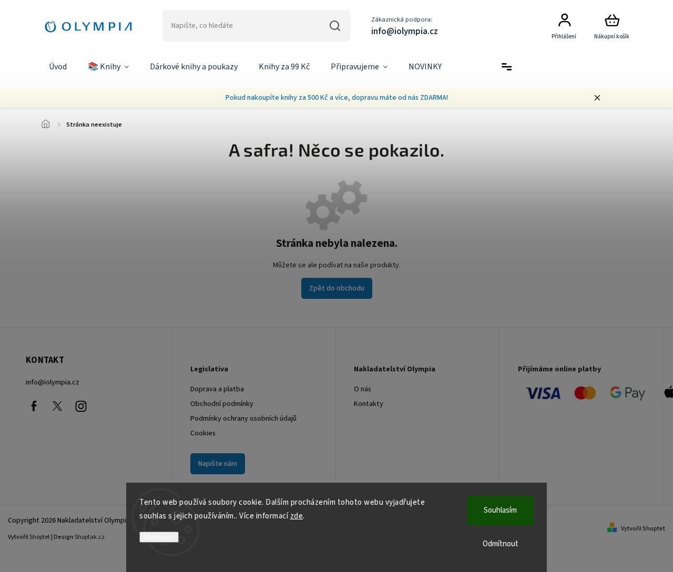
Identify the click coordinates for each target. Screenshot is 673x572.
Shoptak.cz (90, 537)
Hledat (335, 26)
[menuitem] (58, 67)
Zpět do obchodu (336, 288)
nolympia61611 (57, 406)
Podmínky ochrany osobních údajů (243, 418)
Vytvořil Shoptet (643, 528)
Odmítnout (500, 543)
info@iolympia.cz (52, 382)
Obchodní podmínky (221, 404)
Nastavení (159, 537)
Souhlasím (500, 510)
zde (296, 516)
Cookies (203, 433)
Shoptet (39, 537)
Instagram (81, 406)
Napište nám (217, 464)
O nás (362, 389)
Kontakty (368, 404)
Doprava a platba (217, 389)
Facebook (34, 406)
